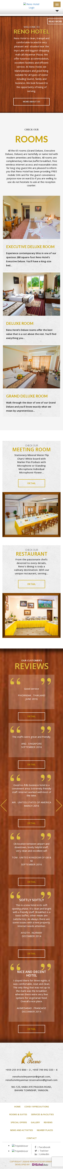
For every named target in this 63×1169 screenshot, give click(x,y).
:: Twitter (42, 1150)
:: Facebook (43, 1147)
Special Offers (19, 1122)
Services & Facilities (42, 1114)
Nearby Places (45, 1130)
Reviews (48, 1122)
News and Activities (21, 1130)
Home (17, 1106)
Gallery (35, 1122)
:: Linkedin (43, 1154)
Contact (31, 1138)
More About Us (31, 101)
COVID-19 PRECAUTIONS (36, 1106)
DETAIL (31, 483)
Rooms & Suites (18, 1114)
